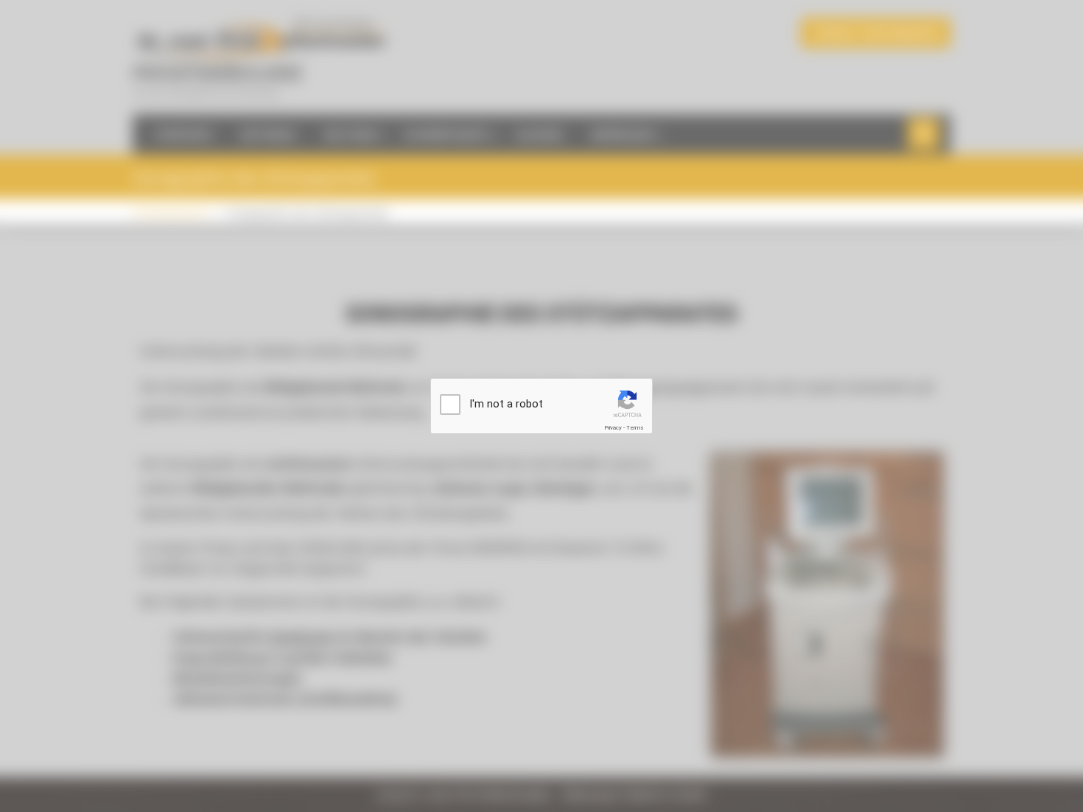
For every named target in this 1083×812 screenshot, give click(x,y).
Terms (635, 427)
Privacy (613, 427)
